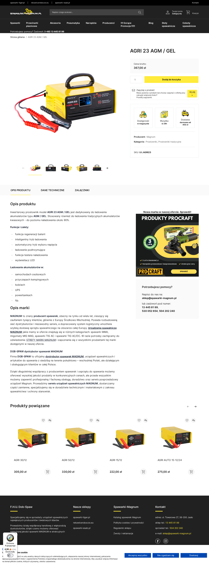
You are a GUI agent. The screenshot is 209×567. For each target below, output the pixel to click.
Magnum (151, 136)
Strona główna (17, 37)
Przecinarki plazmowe (32, 24)
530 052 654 (150, 310)
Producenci (109, 23)
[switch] (10, 555)
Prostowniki (151, 141)
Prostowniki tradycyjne (169, 141)
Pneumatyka (73, 23)
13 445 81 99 (150, 307)
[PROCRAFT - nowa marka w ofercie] (167, 245)
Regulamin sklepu (122, 528)
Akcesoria (55, 23)
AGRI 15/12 (116, 460)
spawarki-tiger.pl (17, 3)
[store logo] (26, 12)
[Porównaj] (49, 420)
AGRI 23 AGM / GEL (37, 37)
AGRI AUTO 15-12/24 (170, 460)
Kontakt (195, 3)
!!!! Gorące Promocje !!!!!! (128, 24)
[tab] (20, 190)
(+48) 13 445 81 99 (54, 31)
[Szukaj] (139, 12)
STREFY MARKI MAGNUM (41, 339)
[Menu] (15, 534)
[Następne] (107, 168)
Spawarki (15, 23)
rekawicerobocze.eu (40, 3)
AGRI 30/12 (20, 460)
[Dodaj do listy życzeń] (43, 420)
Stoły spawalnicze (168, 24)
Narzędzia (91, 23)
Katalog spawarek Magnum (127, 517)
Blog (151, 23)
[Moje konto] (168, 12)
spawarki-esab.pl (62, 3)
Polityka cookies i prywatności (129, 522)
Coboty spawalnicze (189, 24)
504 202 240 (167, 310)
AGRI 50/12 (68, 460)
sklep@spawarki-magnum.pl (159, 298)
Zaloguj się (177, 13)
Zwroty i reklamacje (123, 533)
